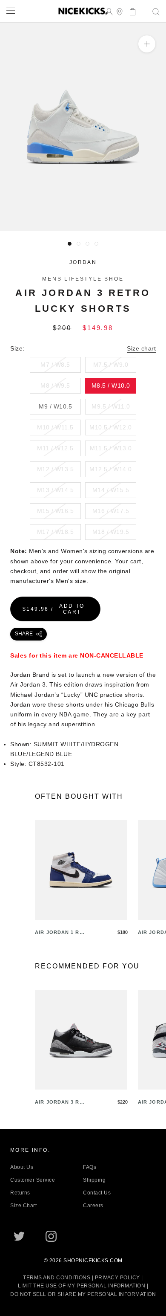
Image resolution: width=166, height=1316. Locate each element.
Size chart (141, 348)
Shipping (94, 1180)
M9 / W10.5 (55, 406)
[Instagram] (51, 1236)
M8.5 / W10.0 (111, 385)
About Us (21, 1167)
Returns (20, 1193)
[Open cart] (130, 10)
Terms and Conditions (56, 1278)
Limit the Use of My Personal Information (81, 1286)
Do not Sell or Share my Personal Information (83, 1294)
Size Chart (23, 1206)
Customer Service (32, 1180)
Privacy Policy (117, 1278)
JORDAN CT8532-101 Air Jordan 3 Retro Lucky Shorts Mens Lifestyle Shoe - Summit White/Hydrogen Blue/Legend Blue (79, 216)
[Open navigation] (10, 10)
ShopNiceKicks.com (93, 1261)
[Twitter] (19, 1236)
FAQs (89, 1167)
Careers (93, 1206)
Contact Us (97, 1193)
